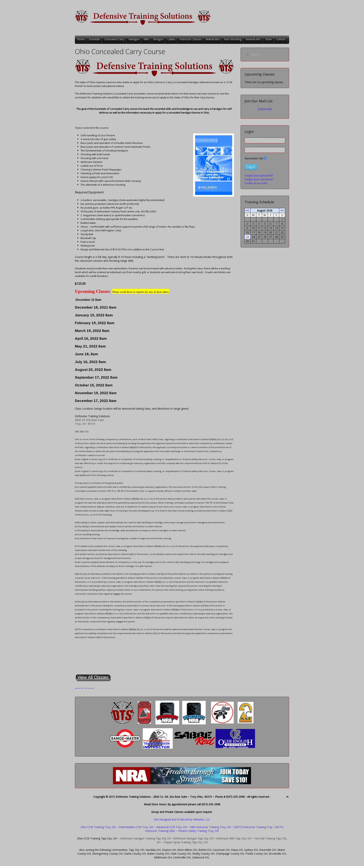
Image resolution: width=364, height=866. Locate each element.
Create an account (256, 183)
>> (282, 210)
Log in (251, 167)
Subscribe (265, 109)
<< (247, 210)
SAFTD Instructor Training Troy (253, 827)
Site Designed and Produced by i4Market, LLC (182, 819)
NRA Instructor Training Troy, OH (210, 827)
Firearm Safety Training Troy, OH (198, 831)
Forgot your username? (259, 179)
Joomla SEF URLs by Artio (84, 688)
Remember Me (254, 158)
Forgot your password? (259, 175)
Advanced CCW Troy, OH (171, 827)
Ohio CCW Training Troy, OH (98, 827)
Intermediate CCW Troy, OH (136, 827)
